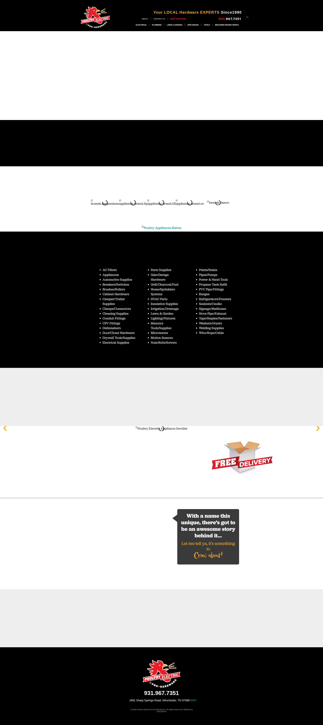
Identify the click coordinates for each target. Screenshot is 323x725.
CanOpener (162, 711)
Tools (207, 24)
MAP (193, 700)
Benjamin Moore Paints (227, 24)
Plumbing (157, 24)
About (145, 18)
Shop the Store (178, 18)
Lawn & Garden (174, 24)
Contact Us (159, 18)
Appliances (193, 24)
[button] (247, 17)
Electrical (141, 24)
